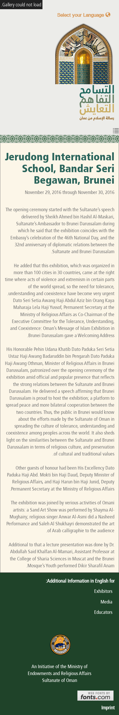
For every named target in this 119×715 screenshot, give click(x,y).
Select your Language (81, 14)
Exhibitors (104, 591)
